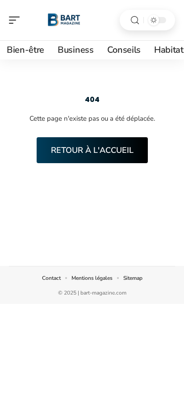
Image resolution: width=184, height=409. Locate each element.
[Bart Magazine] (64, 20)
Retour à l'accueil (92, 150)
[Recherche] (135, 20)
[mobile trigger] (16, 20)
